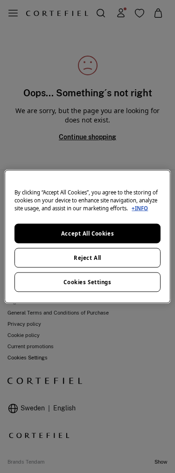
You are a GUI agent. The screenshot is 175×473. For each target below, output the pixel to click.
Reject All (87, 257)
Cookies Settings (87, 282)
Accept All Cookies (87, 233)
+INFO (140, 208)
